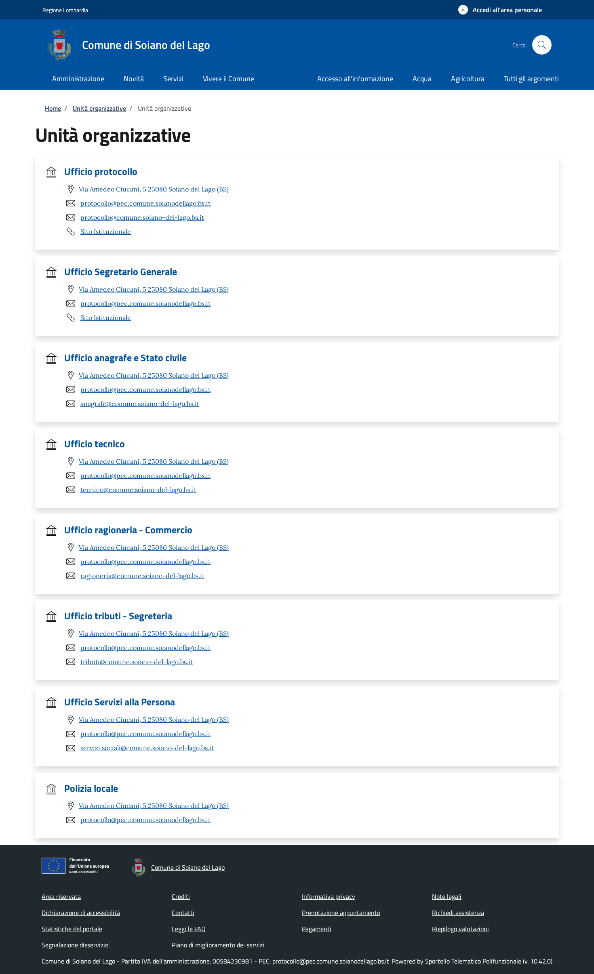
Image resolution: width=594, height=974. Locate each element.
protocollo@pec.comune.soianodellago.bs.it (145, 203)
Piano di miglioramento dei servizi (218, 945)
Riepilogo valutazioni (460, 929)
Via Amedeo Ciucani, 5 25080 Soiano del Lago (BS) (154, 189)
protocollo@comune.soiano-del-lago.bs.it (142, 217)
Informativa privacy (328, 896)
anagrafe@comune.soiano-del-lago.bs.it (139, 404)
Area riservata (61, 896)
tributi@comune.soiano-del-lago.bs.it (136, 662)
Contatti (183, 912)
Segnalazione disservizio (75, 945)
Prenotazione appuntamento (341, 912)
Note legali (446, 896)
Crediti (181, 896)
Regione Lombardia (65, 10)
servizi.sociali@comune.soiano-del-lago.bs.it (147, 748)
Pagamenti (316, 929)
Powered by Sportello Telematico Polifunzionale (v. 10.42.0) (472, 961)
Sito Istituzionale (105, 231)
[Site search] (542, 45)
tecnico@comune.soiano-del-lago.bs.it (138, 490)
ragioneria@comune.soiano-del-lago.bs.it (142, 576)
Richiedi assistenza (458, 912)
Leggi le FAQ (189, 929)
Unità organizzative (99, 108)
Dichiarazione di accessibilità (81, 912)
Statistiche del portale (72, 929)
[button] (500, 9)
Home (53, 108)
